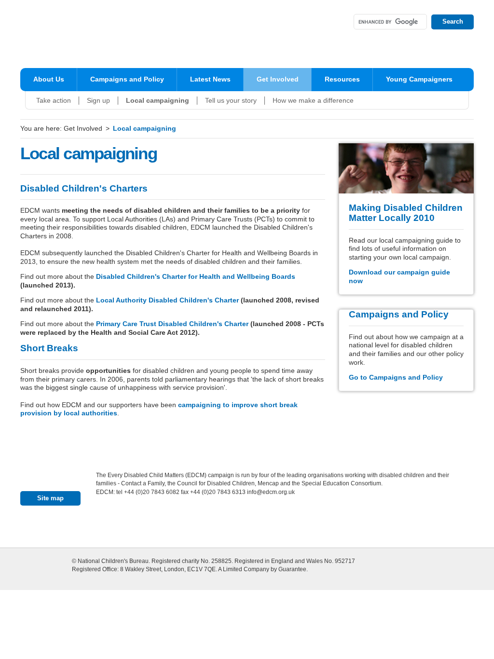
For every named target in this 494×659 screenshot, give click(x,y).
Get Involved (278, 79)
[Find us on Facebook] (318, 21)
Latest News (210, 79)
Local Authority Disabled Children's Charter (167, 300)
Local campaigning (157, 100)
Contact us (55, 478)
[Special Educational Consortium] (261, 524)
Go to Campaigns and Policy (396, 377)
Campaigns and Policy (127, 79)
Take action (53, 100)
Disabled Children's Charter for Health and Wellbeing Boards (195, 276)
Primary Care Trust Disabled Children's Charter (172, 324)
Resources (342, 79)
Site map (50, 498)
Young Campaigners (419, 79)
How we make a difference (313, 100)
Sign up (98, 100)
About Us (48, 79)
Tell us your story (231, 100)
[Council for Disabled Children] (125, 524)
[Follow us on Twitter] (337, 21)
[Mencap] (193, 524)
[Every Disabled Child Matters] (90, 33)
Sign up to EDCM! (267, 21)
